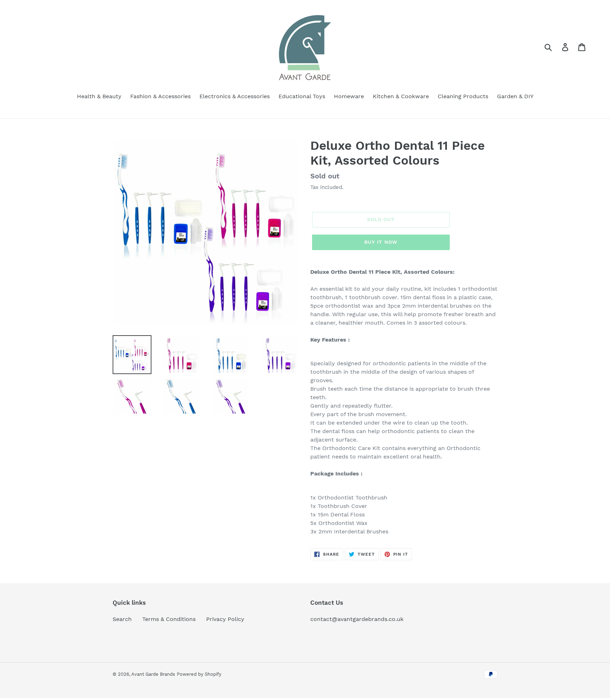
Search (122, 619)
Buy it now (380, 242)
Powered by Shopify (199, 674)
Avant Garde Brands (153, 674)
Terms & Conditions (169, 619)
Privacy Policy (225, 619)
